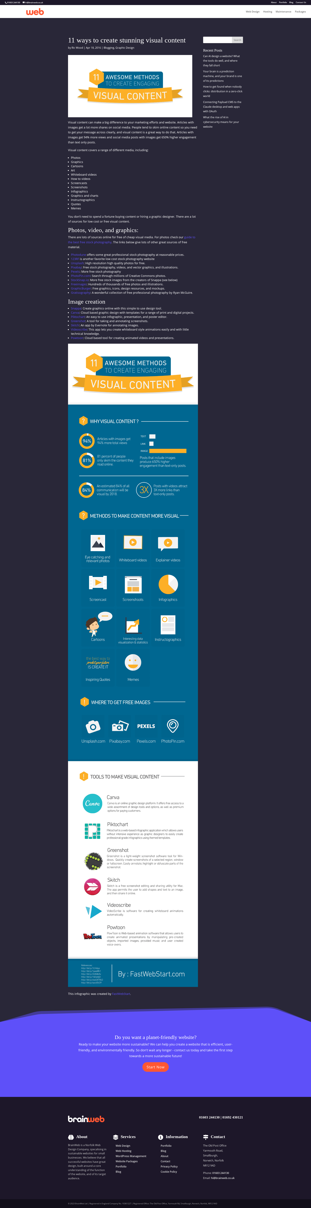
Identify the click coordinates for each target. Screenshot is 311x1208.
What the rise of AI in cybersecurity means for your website (221, 121)
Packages (300, 11)
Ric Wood (77, 47)
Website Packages (127, 1161)
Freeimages (79, 284)
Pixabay (76, 267)
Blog (291, 2)
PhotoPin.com (80, 276)
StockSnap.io (79, 280)
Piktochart (78, 317)
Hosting (267, 11)
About (274, 2)
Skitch (75, 325)
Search (237, 40)
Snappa (76, 308)
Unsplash (77, 263)
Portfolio (283, 2)
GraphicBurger (81, 288)
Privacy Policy (169, 1166)
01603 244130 (209, 1117)
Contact (165, 1161)
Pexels (75, 271)
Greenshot (78, 321)
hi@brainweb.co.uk (223, 1178)
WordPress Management (131, 1156)
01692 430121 (232, 1117)
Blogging (109, 47)
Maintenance (283, 11)
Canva (75, 312)
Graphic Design (124, 47)
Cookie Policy (169, 1171)
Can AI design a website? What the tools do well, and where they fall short (221, 60)
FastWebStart (121, 994)
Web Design (253, 11)
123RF (75, 259)
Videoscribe (79, 329)
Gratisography (80, 293)
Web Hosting (123, 1151)
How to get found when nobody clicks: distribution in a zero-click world (222, 91)
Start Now (156, 1066)
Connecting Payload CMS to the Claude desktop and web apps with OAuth (222, 106)
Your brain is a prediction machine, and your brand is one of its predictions (222, 76)
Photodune (78, 255)
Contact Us (301, 2)
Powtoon (77, 338)
